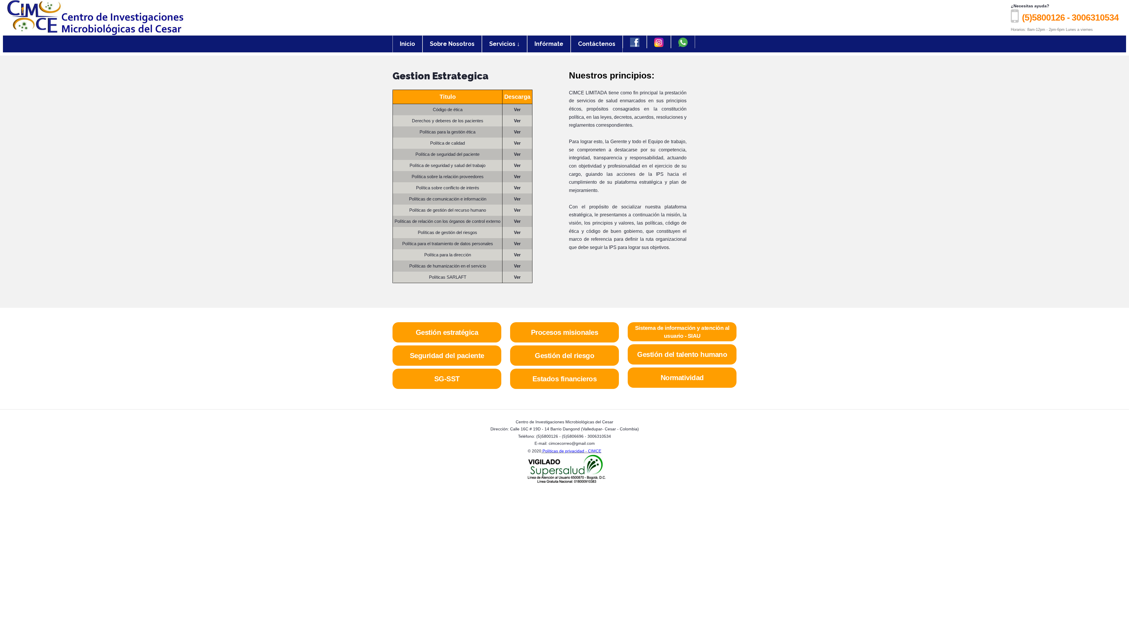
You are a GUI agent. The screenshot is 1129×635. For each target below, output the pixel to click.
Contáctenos (596, 43)
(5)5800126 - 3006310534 (1070, 17)
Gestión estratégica (447, 332)
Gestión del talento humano (682, 354)
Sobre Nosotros (452, 43)
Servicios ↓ (504, 43)
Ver (517, 109)
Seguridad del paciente (447, 356)
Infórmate (549, 43)
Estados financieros (564, 379)
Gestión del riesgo (564, 356)
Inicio (407, 43)
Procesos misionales (564, 332)
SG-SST (447, 379)
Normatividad (682, 378)
